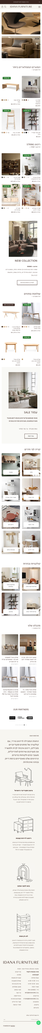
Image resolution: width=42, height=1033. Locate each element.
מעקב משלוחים (16, 987)
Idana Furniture (21, 6)
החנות (19, 969)
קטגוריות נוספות (16, 978)
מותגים (19, 975)
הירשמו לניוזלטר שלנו (32, 1015)
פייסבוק (36, 1005)
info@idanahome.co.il (32, 993)
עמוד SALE (31, 436)
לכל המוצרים (36, 70)
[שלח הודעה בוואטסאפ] (38, 1023)
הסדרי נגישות (17, 1005)
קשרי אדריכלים (16, 1002)
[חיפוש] (5, 7)
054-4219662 (32, 990)
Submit (4, 1019)
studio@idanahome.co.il (31, 999)
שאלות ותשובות (16, 981)
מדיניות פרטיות (16, 984)
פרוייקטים (18, 972)
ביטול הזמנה (17, 996)
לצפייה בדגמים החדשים (27, 283)
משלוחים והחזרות (16, 999)
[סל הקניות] (2, 7)
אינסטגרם (36, 1002)
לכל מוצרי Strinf (35, 147)
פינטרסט (36, 1008)
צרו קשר (18, 993)
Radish (13, 1026)
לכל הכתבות (36, 628)
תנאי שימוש (17, 990)
